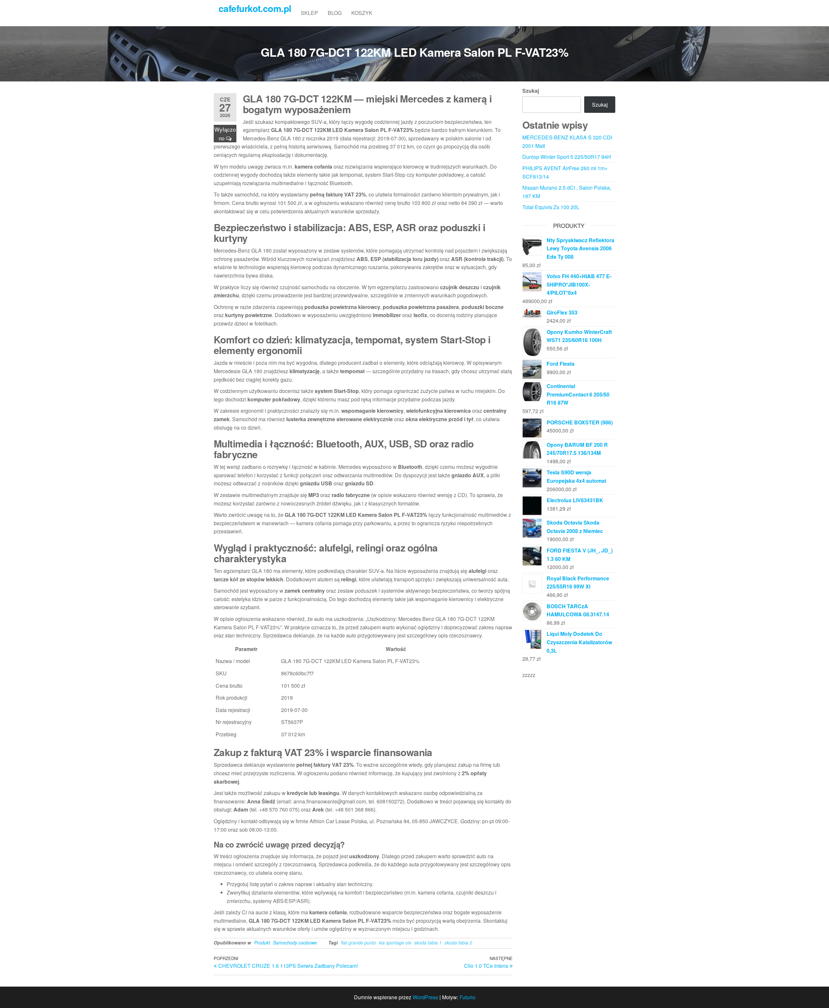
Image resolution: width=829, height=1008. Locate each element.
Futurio (467, 997)
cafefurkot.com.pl (255, 8)
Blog (335, 13)
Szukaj (530, 90)
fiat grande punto (358, 942)
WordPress (425, 997)
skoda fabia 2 (458, 942)
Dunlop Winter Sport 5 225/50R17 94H (566, 156)
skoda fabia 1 (428, 942)
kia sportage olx (395, 942)
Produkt (262, 942)
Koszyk (361, 13)
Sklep (309, 13)
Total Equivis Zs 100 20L (550, 207)
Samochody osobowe (295, 942)
